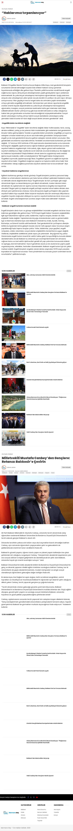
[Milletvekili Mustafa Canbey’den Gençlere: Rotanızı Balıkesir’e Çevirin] (13, 306)
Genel (16, 473)
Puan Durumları (42, 818)
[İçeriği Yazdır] (22, 79)
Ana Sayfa (57, 809)
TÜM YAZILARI (66, 18)
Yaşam (47, 473)
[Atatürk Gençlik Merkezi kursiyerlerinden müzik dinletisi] (13, 393)
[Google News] (66, 79)
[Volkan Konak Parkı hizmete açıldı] (13, 341)
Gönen (22, 473)
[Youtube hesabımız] (37, 797)
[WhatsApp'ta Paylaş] (11, 79)
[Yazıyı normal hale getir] (33, 79)
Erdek (10, 473)
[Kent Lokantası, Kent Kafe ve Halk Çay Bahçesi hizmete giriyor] (13, 376)
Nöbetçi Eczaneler (43, 815)
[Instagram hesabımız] (34, 797)
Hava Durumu (41, 809)
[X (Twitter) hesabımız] (31, 797)
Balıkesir (55, 22)
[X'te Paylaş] (8, 79)
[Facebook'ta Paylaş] (4, 79)
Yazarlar (56, 812)
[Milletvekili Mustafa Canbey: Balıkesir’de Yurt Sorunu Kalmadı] (13, 358)
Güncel (62, 22)
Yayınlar (39, 820)
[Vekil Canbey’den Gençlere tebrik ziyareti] (13, 445)
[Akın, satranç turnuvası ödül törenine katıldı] (13, 288)
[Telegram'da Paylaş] (15, 79)
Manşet (68, 22)
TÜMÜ (68, 271)
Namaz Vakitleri (42, 812)
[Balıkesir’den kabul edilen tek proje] (13, 428)
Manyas (41, 473)
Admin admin (11, 18)
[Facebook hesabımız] (28, 797)
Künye (56, 815)
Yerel (52, 473)
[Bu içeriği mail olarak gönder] (18, 79)
